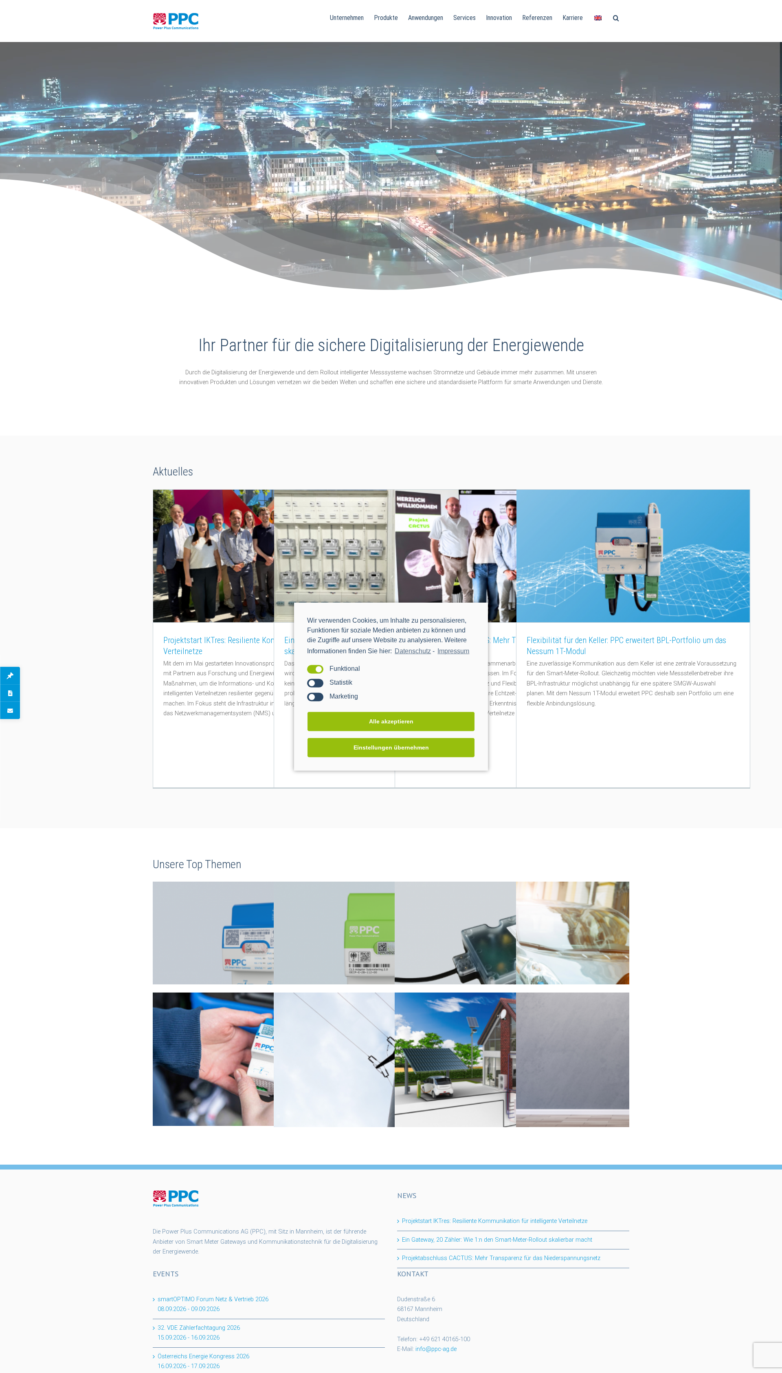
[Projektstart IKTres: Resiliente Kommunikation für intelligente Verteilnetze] (270, 556)
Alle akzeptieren (391, 721)
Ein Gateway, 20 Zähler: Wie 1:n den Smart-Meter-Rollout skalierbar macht (497, 1239)
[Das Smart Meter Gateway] (270, 948)
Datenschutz (413, 650)
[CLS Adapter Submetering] (391, 948)
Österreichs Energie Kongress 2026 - (203, 1361)
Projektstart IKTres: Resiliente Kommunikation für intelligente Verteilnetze (494, 1221)
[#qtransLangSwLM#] (598, 17)
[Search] (616, 17)
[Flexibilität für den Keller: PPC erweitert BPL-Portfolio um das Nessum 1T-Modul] (633, 556)
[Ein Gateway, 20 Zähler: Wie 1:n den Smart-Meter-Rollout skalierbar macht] (390, 556)
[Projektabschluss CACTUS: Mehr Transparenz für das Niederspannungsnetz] (511, 556)
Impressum (453, 650)
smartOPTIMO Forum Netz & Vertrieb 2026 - (213, 1304)
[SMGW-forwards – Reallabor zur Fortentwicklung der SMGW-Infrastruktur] (270, 1059)
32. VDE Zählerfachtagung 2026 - (199, 1333)
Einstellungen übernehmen (391, 747)
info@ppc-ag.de (436, 1349)
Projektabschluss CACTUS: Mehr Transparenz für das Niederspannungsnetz (501, 1258)
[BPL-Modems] (512, 949)
